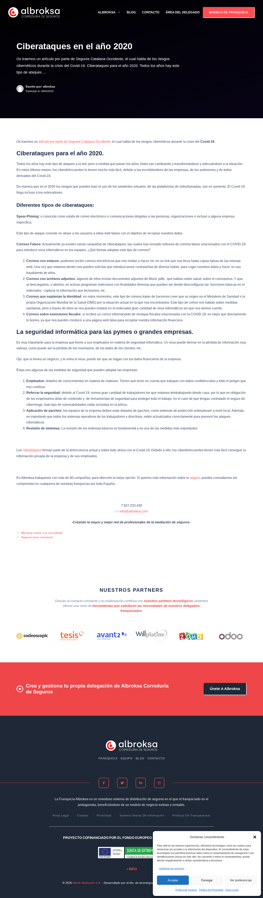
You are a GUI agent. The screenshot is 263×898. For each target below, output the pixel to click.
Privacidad (104, 815)
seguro (195, 477)
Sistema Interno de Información (142, 815)
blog (140, 758)
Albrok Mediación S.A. (87, 882)
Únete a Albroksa (225, 689)
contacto (156, 758)
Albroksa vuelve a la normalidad (41, 532)
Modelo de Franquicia (228, 12)
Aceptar (173, 880)
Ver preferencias (241, 880)
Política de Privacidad (211, 890)
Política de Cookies (186, 890)
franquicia (108, 758)
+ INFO (131, 869)
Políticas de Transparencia (191, 815)
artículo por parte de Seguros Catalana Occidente (74, 141)
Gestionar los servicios (171, 868)
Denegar (207, 880)
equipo (126, 758)
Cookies (82, 815)
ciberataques (32, 450)
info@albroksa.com (134, 511)
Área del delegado (183, 12)
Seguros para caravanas (37, 537)
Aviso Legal (232, 890)
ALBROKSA (106, 12)
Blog (131, 12)
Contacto (150, 12)
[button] (255, 837)
